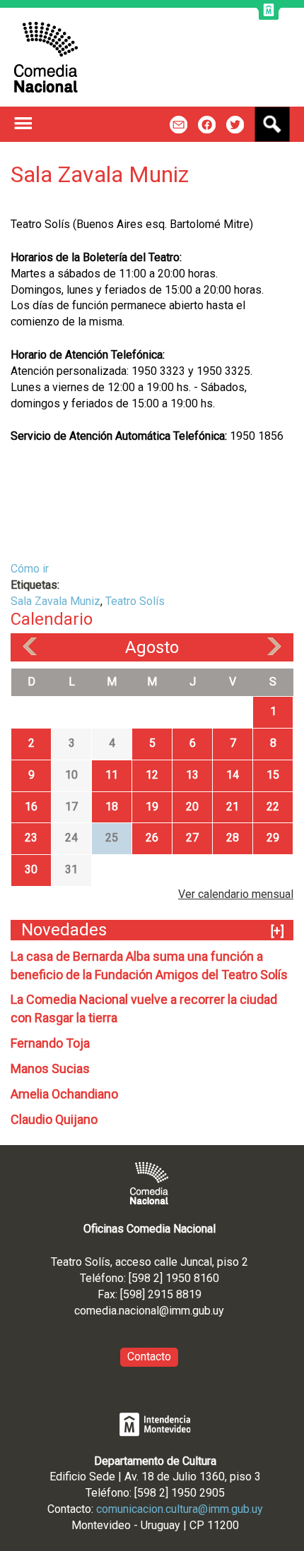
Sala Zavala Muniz (55, 601)
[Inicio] (46, 57)
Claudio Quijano (54, 1119)
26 (152, 837)
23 (31, 837)
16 (31, 806)
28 (232, 837)
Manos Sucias (50, 1068)
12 (152, 775)
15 (273, 775)
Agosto (152, 647)
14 (232, 775)
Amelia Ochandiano (64, 1093)
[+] (277, 930)
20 (192, 806)
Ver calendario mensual (235, 894)
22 (273, 806)
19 (152, 806)
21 (232, 806)
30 (31, 869)
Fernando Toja (50, 1043)
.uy (217, 1310)
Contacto (149, 1356)
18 (111, 806)
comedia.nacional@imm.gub (142, 1310)
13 (192, 775)
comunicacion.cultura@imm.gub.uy (179, 1509)
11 (111, 775)
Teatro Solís (135, 601)
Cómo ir (30, 568)
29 (273, 837)
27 (192, 837)
